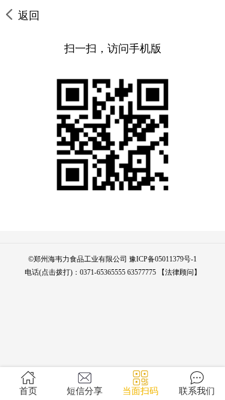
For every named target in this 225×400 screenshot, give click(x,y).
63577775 (141, 272)
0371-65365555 (102, 272)
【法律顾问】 (179, 272)
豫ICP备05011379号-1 (163, 259)
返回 (29, 16)
